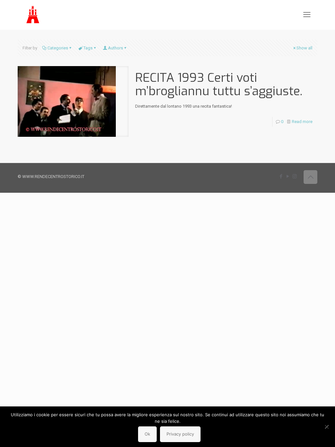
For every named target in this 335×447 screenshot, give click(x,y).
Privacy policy (180, 434)
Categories (57, 47)
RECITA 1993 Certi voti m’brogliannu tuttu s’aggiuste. (218, 84)
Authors (115, 47)
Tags (88, 47)
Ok (147, 434)
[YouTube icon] (287, 176)
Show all (304, 47)
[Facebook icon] (280, 176)
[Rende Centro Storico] (33, 14)
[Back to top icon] (310, 177)
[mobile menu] (306, 14)
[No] (327, 426)
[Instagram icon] (294, 176)
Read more (302, 121)
